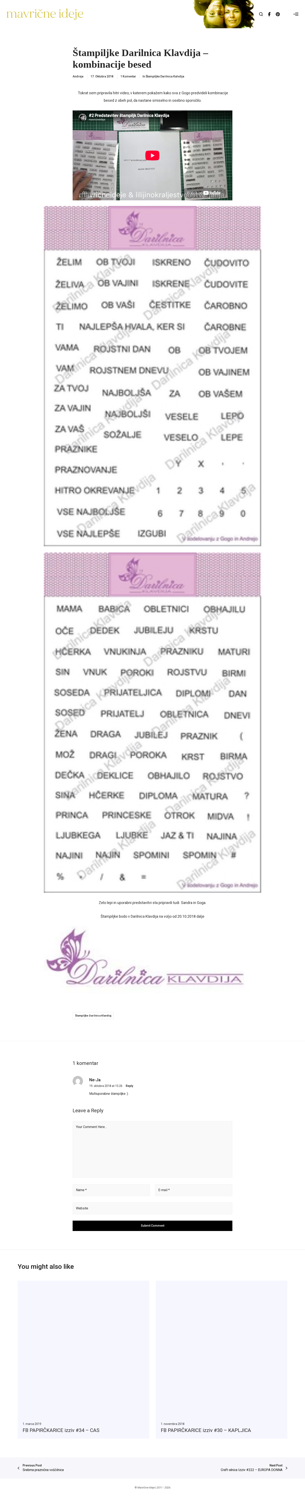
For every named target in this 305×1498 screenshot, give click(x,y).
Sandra (186, 902)
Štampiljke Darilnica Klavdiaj (93, 1015)
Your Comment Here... (91, 1127)
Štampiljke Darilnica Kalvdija (165, 76)
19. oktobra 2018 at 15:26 (105, 1085)
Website (82, 1208)
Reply (129, 1085)
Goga (200, 902)
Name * (81, 1190)
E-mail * (164, 1190)
